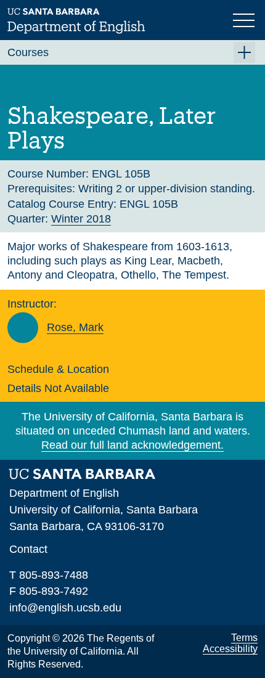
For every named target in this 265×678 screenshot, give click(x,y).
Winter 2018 (81, 219)
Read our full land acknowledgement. (132, 445)
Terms (244, 637)
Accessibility (230, 648)
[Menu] (245, 19)
